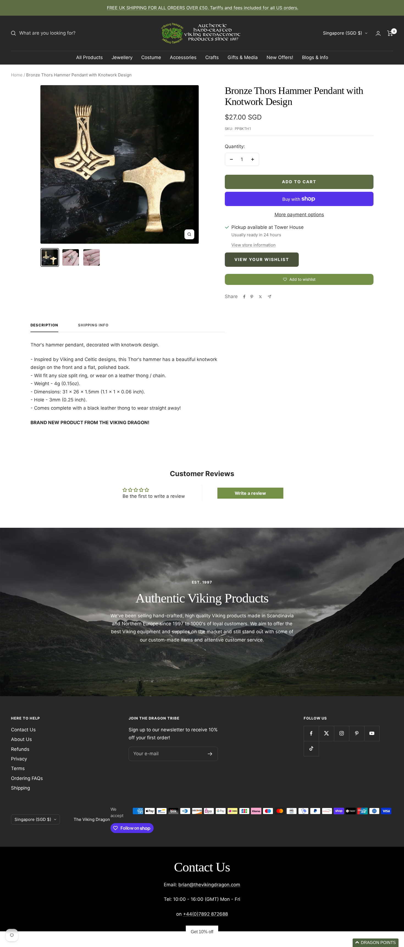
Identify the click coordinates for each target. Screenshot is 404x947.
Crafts (212, 57)
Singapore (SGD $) (342, 33)
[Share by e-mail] (269, 296)
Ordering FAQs (27, 778)
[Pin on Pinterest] (251, 297)
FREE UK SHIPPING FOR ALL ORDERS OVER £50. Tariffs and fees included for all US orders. (202, 7)
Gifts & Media (243, 57)
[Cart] (390, 33)
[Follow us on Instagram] (341, 733)
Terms (18, 768)
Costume (151, 57)
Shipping (20, 788)
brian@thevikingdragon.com (209, 884)
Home (17, 74)
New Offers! (280, 57)
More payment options (299, 214)
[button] (376, 942)
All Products (89, 57)
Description (44, 325)
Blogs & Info (315, 57)
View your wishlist (261, 259)
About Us (21, 739)
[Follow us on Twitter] (326, 733)
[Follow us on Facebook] (311, 733)
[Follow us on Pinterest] (356, 733)
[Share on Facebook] (244, 297)
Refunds (20, 749)
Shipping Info (93, 325)
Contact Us (23, 729)
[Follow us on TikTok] (311, 748)
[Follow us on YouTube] (371, 733)
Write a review (250, 493)
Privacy (19, 759)
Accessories (183, 57)
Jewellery (122, 57)
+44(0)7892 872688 (205, 914)
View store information (253, 245)
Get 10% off (202, 931)
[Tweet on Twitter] (260, 297)
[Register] (210, 754)
